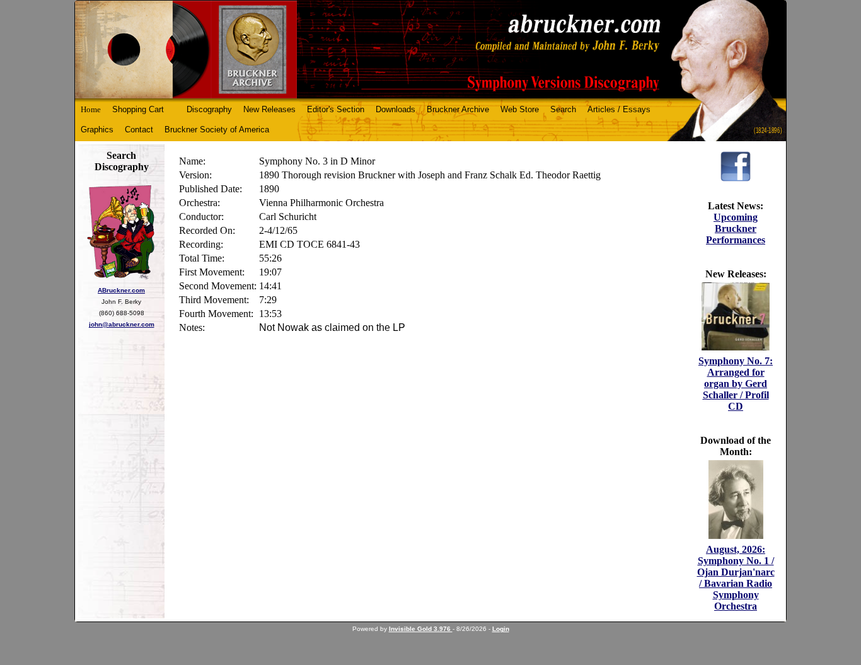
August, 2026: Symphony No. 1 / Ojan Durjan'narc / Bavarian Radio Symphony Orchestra (736, 577)
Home (91, 109)
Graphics (97, 129)
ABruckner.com (121, 290)
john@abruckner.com (121, 324)
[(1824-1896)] (430, 49)
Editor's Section (335, 109)
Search (563, 109)
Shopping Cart (138, 109)
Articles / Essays (618, 109)
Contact (139, 129)
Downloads (395, 109)
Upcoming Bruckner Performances (735, 228)
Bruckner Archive (458, 109)
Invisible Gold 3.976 (421, 628)
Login (500, 628)
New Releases (269, 109)
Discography (209, 109)
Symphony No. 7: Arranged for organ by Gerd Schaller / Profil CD (735, 384)
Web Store (519, 109)
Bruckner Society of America (217, 129)
